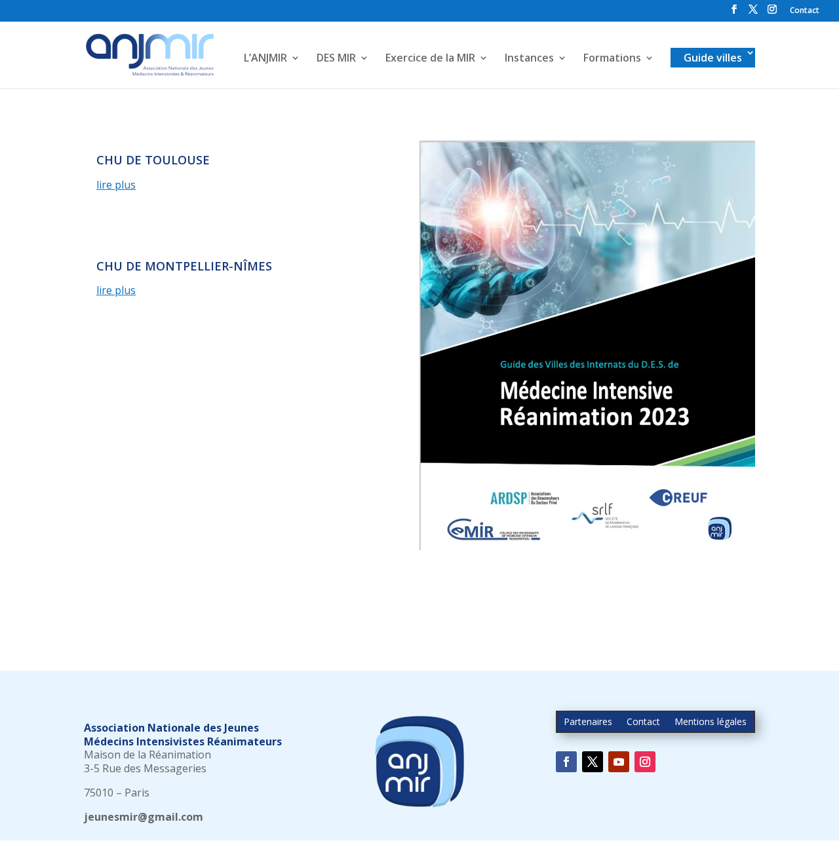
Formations (612, 59)
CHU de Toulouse (153, 160)
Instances (529, 59)
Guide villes (713, 57)
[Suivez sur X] (592, 761)
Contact (804, 11)
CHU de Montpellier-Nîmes (184, 266)
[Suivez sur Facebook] (566, 761)
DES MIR (336, 59)
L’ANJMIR (265, 59)
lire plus (116, 185)
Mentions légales (710, 722)
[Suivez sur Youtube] (618, 761)
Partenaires (588, 722)
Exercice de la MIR (430, 59)
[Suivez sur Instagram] (644, 761)
